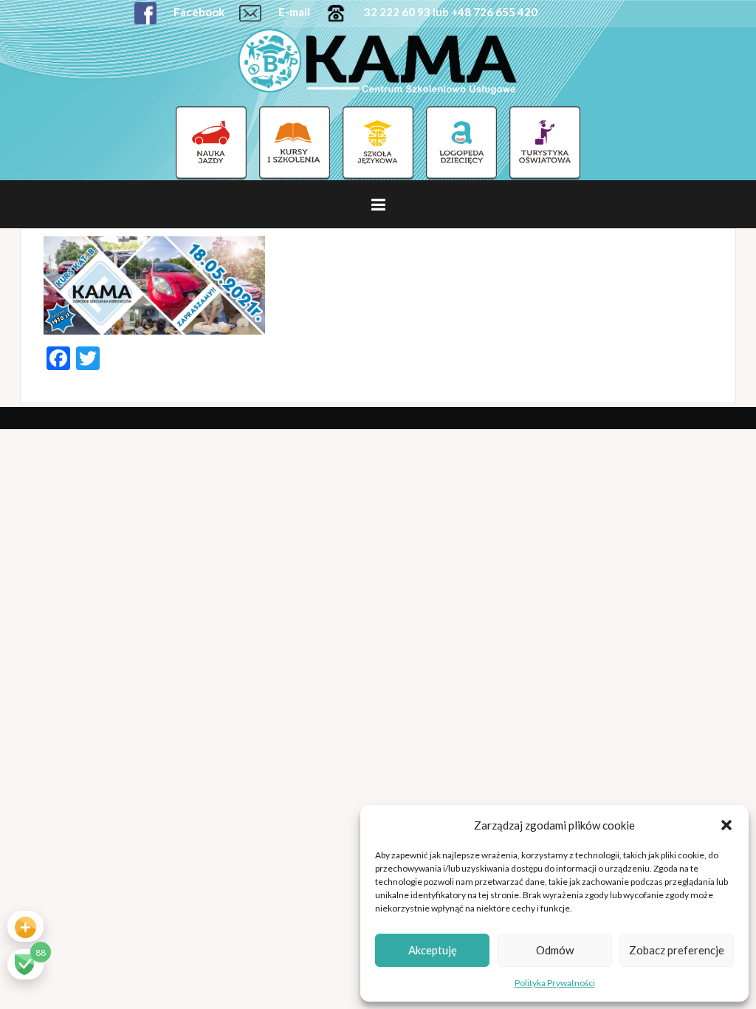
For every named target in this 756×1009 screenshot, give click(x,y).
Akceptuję (432, 950)
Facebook (197, 11)
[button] (726, 825)
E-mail (293, 11)
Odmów (555, 950)
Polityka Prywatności (555, 982)
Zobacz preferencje (676, 950)
